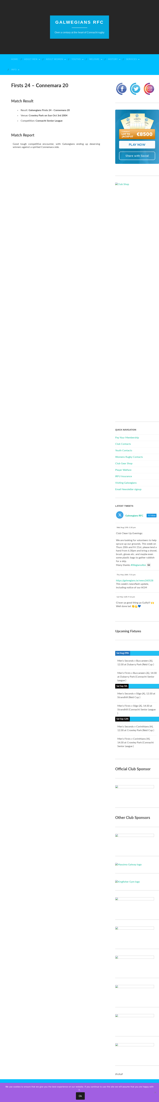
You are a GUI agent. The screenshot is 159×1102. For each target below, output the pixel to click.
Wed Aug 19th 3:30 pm (126, 527)
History (113, 59)
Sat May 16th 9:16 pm (126, 597)
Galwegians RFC (79, 22)
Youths (76, 59)
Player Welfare (123, 470)
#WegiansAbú (138, 565)
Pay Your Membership (127, 437)
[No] (155, 1092)
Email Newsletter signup (128, 489)
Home (14, 59)
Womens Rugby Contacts (129, 457)
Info (14, 70)
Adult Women (54, 59)
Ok (80, 1096)
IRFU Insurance (123, 476)
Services (131, 59)
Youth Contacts (123, 450)
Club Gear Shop (123, 463)
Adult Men (30, 59)
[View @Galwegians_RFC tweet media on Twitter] (149, 565)
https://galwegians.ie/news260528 (134, 580)
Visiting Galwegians (126, 483)
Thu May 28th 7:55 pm (126, 575)
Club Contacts (123, 444)
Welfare (94, 59)
